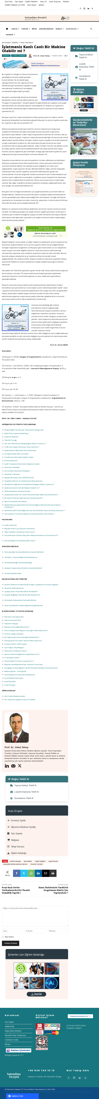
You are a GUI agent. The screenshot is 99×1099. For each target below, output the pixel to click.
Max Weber (28, 861)
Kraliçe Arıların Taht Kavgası (15, 644)
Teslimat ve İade (11, 1040)
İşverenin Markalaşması (14, 588)
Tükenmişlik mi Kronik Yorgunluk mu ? (19, 661)
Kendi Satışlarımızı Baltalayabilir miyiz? (19, 541)
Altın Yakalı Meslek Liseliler (14, 696)
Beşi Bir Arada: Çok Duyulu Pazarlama (19, 528)
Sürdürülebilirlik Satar (13, 573)
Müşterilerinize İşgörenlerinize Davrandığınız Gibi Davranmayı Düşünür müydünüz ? (32, 506)
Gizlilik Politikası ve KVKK (15, 5)
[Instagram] (84, 8)
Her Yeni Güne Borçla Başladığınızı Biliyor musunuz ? (25, 443)
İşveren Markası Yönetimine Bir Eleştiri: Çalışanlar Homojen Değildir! (31, 584)
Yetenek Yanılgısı (11, 623)
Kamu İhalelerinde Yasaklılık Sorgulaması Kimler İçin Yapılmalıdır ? (53, 890)
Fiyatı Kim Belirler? (11, 437)
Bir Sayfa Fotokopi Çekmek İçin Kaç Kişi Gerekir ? (23, 498)
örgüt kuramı (53, 861)
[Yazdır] (53, 873)
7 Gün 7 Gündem (26, 42)
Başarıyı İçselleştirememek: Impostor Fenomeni (23, 664)
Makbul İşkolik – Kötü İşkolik (15, 671)
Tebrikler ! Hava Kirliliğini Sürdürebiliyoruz (20, 557)
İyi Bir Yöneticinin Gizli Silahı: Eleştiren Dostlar (22, 464)
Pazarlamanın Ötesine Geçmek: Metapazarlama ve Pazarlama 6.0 (31, 535)
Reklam (66, 1)
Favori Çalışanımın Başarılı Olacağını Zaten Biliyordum (26, 630)
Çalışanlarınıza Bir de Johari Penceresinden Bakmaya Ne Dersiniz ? (31, 495)
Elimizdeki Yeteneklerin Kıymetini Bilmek (20, 600)
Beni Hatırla (9, 937)
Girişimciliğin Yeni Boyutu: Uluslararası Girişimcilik (23, 430)
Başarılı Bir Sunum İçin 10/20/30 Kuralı (19, 478)
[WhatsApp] (31, 873)
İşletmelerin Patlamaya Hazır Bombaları (20, 450)
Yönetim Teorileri (36, 864)
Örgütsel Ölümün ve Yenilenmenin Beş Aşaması (23, 481)
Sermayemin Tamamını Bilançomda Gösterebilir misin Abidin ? (29, 514)
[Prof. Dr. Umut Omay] (30, 56)
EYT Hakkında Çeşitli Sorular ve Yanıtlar (19, 699)
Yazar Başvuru (55, 1)
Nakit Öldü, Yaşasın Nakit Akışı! (16, 433)
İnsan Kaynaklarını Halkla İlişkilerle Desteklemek (23, 605)
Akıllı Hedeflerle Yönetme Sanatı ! (17, 491)
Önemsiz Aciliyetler (12, 467)
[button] (91, 29)
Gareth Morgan (15, 861)
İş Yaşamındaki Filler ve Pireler (16, 454)
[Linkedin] (88, 8)
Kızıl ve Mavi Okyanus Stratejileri (17, 471)
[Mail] (13, 766)
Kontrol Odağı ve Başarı (14, 634)
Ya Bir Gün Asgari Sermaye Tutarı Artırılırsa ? (21, 447)
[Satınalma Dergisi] (49, 18)
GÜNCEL (14, 29)
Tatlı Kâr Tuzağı (10, 440)
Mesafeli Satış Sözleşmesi (15, 1035)
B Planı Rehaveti (10, 460)
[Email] (45, 873)
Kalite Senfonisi (10, 525)
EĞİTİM (34, 29)
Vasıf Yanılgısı (9, 685)
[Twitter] (92, 8)
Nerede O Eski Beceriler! (14, 617)
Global (41, 5)
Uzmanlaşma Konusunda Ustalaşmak (19, 675)
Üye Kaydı (19, 1)
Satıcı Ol (43, 1)
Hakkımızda (9, 1026)
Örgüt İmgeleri (40, 861)
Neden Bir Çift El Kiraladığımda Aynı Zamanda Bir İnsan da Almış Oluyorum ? (34, 510)
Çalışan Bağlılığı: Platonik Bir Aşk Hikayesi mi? (22, 595)
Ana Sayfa (6, 42)
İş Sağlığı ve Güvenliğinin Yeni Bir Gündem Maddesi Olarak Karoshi (30, 668)
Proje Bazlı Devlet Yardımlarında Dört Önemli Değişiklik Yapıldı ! (16, 890)
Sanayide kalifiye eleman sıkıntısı (15, 864)
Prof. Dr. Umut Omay (41, 56)
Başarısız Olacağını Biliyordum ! (17, 627)
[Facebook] (80, 8)
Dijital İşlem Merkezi (13, 1031)
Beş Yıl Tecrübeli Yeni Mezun (15, 501)
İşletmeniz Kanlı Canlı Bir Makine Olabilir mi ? (22, 488)
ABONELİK (9, 35)
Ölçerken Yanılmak (12, 474)
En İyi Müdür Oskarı (11, 658)
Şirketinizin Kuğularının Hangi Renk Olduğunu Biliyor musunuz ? (29, 484)
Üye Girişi (8, 1)
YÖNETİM (24, 29)
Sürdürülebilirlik (46, 29)
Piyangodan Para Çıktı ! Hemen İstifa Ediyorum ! (23, 641)
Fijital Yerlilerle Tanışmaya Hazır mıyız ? (19, 532)
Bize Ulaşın (31, 5)
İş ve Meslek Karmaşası (13, 678)
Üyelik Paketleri (31, 1)
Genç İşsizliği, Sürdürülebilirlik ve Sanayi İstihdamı (24, 552)
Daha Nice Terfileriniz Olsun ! (15, 651)
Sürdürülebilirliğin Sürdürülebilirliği (18, 563)
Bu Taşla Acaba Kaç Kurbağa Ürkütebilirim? (21, 637)
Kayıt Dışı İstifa (10, 681)
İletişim (8, 1044)
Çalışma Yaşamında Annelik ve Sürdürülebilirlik (23, 568)
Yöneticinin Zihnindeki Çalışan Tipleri (19, 457)
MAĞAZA (59, 29)
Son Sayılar (9, 1022)
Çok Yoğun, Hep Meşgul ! (14, 647)
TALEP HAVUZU (71, 29)
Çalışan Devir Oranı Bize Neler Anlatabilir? (21, 591)
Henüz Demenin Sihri (12, 620)
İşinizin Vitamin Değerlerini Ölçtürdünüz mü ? (22, 654)
